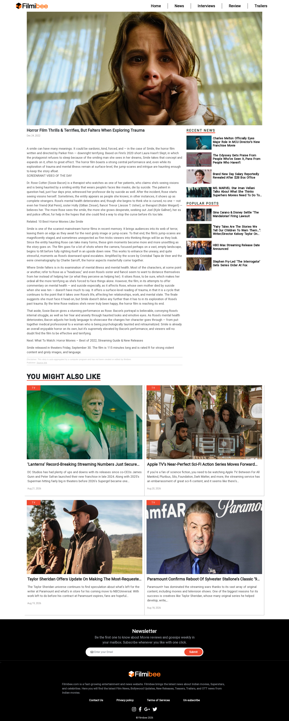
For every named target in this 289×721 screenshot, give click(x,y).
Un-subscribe (191, 700)
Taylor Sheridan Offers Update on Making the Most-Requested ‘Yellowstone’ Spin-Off (84, 579)
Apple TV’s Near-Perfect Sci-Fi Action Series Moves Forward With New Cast (201, 464)
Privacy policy (125, 700)
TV (33, 387)
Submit (193, 652)
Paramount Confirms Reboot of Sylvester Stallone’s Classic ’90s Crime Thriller (204, 579)
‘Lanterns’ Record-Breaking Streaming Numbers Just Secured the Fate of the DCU (83, 464)
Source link (42, 363)
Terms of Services (158, 700)
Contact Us (96, 700)
